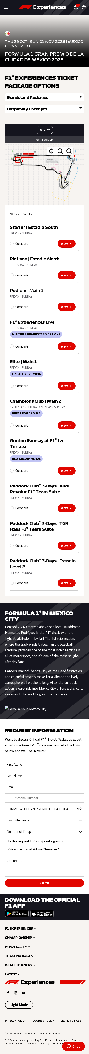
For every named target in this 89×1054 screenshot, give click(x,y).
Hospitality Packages (27, 109)
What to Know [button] (18, 965)
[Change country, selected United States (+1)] (9, 798)
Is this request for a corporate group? (35, 841)
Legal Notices (71, 1020)
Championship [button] (18, 937)
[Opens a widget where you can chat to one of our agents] (73, 1047)
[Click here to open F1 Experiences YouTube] (23, 993)
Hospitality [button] (16, 946)
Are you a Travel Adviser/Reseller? (33, 849)
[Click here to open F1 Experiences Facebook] (8, 993)
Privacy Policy (15, 1020)
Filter (43, 130)
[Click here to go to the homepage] (42, 7)
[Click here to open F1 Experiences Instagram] (15, 993)
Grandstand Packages (27, 97)
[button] (78, 7)
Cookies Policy (43, 1020)
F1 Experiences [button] (19, 928)
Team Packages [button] (19, 956)
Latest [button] (11, 974)
